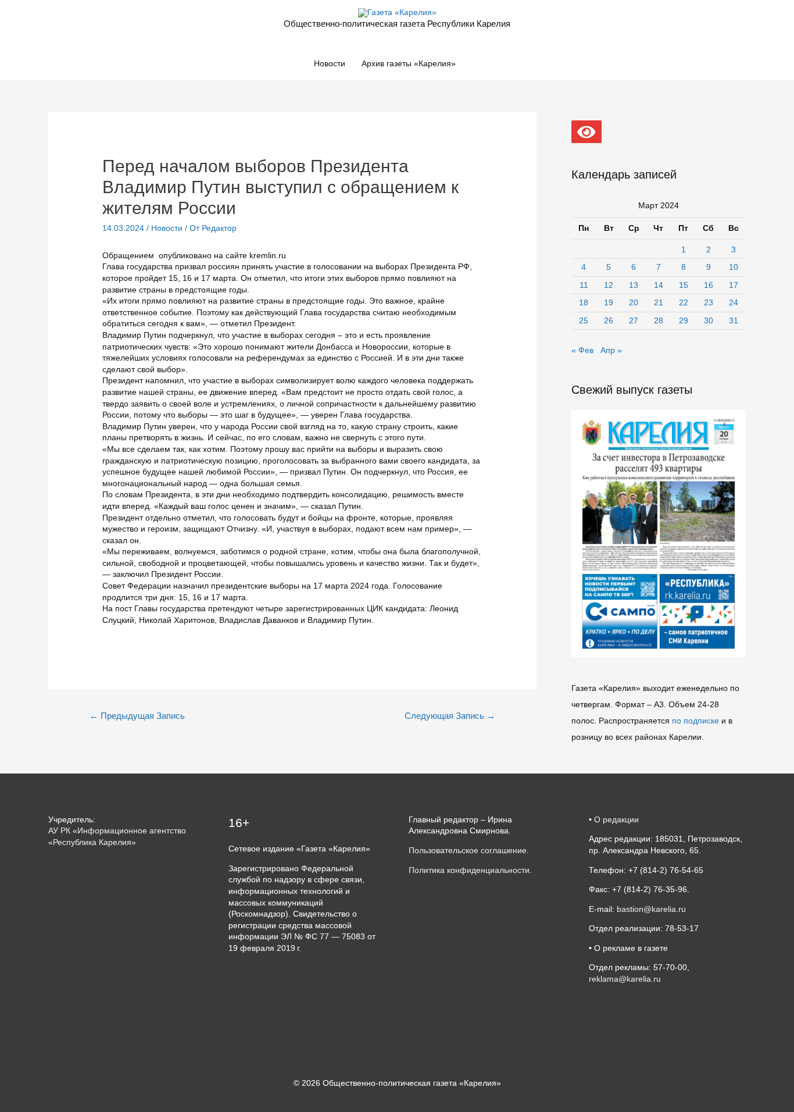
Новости (329, 63)
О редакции (616, 819)
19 (608, 302)
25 (583, 320)
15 (683, 285)
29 (683, 320)
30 (708, 320)
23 (708, 302)
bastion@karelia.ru (651, 909)
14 (658, 285)
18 (583, 302)
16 (708, 285)
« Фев (582, 350)
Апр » (611, 350)
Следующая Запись (450, 716)
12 (608, 285)
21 (658, 302)
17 (733, 285)
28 (658, 320)
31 (733, 320)
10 (733, 267)
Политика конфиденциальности (469, 870)
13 (633, 285)
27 (633, 320)
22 (683, 302)
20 (633, 302)
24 (733, 302)
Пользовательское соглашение (468, 850)
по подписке (695, 720)
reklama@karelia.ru (625, 978)
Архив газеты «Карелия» (409, 63)
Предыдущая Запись (137, 716)
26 (608, 320)
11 (584, 285)
